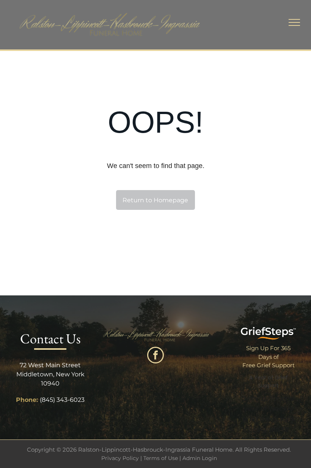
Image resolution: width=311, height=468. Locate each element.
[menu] (294, 22)
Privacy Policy (120, 458)
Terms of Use (160, 458)
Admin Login (199, 458)
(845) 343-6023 (62, 399)
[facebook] (155, 356)
